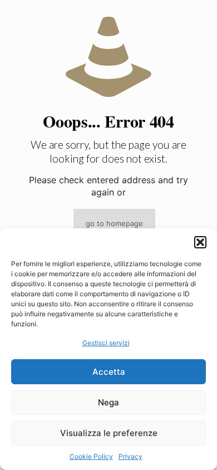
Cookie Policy (91, 456)
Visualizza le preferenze (108, 433)
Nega (108, 402)
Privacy (130, 456)
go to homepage (114, 223)
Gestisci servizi (106, 343)
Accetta (108, 371)
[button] (200, 242)
